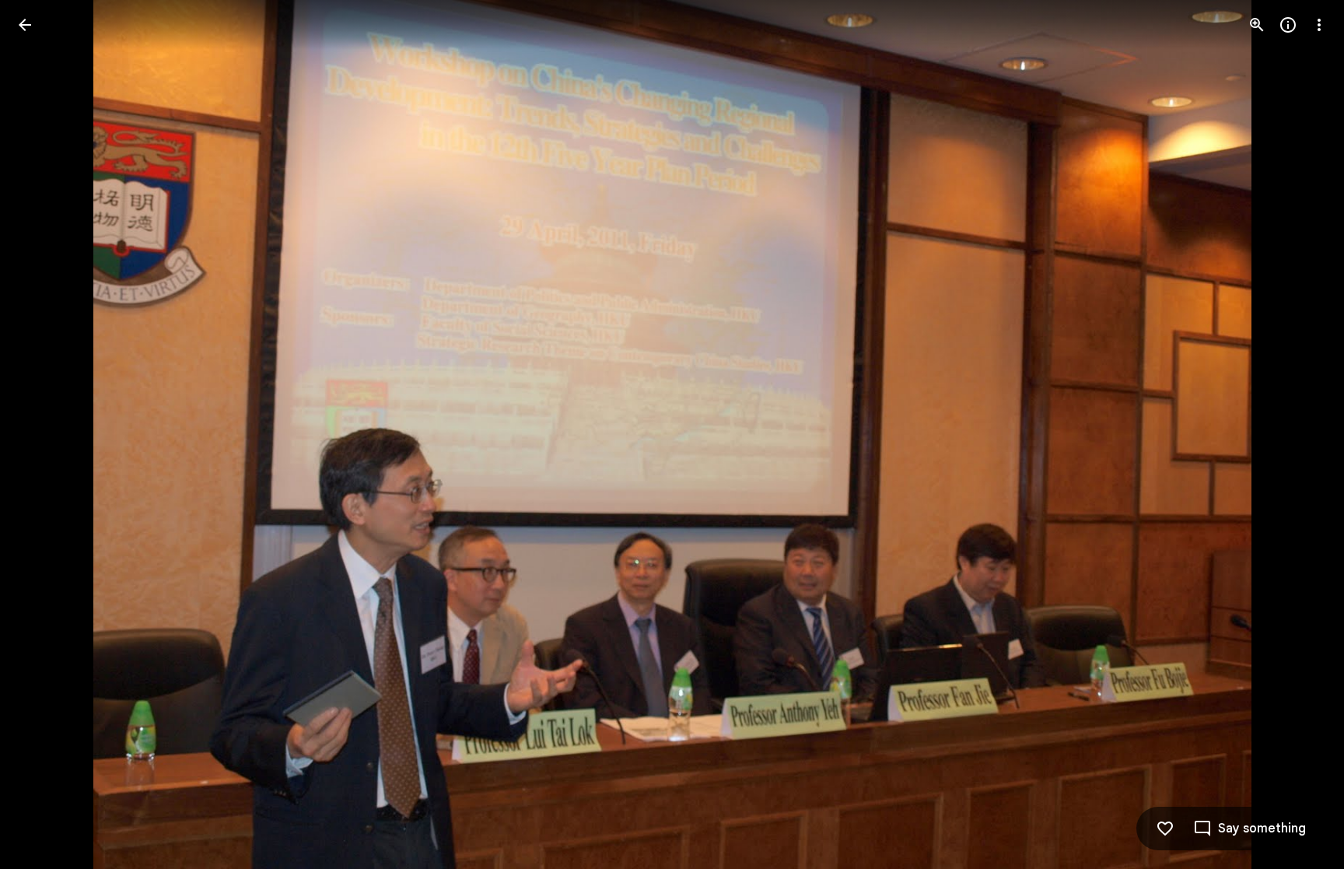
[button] (43, 435)
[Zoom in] (1256, 24)
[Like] (1165, 828)
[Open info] (1288, 24)
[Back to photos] (25, 25)
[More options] (1319, 24)
